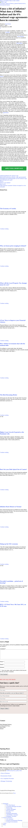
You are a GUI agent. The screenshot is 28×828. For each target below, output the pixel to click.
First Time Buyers (10, 805)
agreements (5, 112)
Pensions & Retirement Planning (14, 820)
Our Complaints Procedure (7, 778)
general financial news (19, 3)
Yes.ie (14, 793)
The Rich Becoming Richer (8, 395)
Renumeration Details (6, 776)
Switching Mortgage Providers (13, 806)
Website (2, 667)
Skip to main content (14, 0)
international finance (5, 5)
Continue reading (4, 228)
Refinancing (9, 808)
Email (2, 664)
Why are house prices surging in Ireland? (13, 246)
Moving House (10, 810)
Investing (8, 812)
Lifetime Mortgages (11, 809)
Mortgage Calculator (11, 816)
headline (8, 32)
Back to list (3, 184)
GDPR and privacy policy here (14, 770)
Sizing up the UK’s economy (9, 544)
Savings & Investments (12, 821)
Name (2, 661)
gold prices (6, 178)
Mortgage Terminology (6, 781)
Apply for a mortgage (14, 168)
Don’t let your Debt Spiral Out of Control (13, 469)
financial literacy (10, 3)
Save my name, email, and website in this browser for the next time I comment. (13, 671)
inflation (11, 178)
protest (1, 76)
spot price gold (8, 180)
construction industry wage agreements (14, 177)
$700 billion (19, 43)
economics (2, 3)
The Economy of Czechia (8, 208)
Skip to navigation (4, 0)
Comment (3, 648)
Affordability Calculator (12, 815)
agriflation (6, 175)
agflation (2, 175)
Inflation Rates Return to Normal (10, 506)
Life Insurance (9, 819)
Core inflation (20, 36)
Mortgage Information (11, 813)
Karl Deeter (8, 24)
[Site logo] (3, 2)
